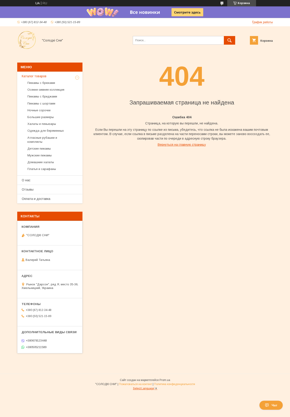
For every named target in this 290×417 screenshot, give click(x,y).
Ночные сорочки (39, 110)
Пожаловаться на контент (135, 384)
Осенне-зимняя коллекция (45, 89)
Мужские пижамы (39, 155)
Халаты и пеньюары (41, 124)
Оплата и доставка (36, 199)
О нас (26, 180)
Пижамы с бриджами (42, 96)
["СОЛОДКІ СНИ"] (26, 48)
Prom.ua (165, 380)
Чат (274, 405)
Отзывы (28, 189)
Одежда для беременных (45, 130)
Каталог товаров (34, 76)
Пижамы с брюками (41, 83)
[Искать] (229, 40)
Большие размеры (40, 117)
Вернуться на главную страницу (182, 144)
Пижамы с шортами (41, 103)
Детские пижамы (39, 148)
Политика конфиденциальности (174, 384)
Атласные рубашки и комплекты (42, 139)
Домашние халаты (40, 162)
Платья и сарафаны (41, 169)
